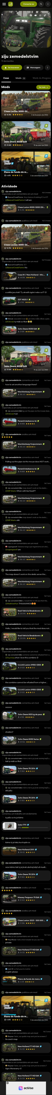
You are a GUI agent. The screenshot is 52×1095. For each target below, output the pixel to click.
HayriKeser (12, 940)
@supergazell (11, 549)
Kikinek (10, 319)
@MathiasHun (11, 603)
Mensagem (35, 67)
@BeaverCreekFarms (14, 200)
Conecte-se (28, 4)
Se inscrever (13, 67)
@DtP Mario (10, 491)
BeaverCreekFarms (15, 197)
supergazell (12, 547)
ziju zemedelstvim (13, 191)
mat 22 (10, 969)
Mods (20, 78)
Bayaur (11, 1036)
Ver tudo (42, 87)
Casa (6, 78)
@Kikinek (9, 321)
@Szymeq (9, 657)
